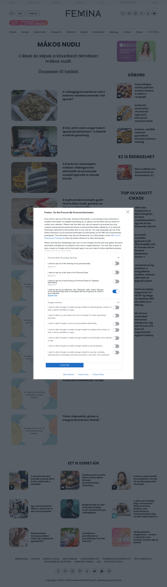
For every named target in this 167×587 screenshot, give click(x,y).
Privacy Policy (98, 374)
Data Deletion (68, 374)
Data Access (83, 374)
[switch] (115, 263)
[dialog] (83, 293)
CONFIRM (65, 365)
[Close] (128, 212)
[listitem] (83, 257)
